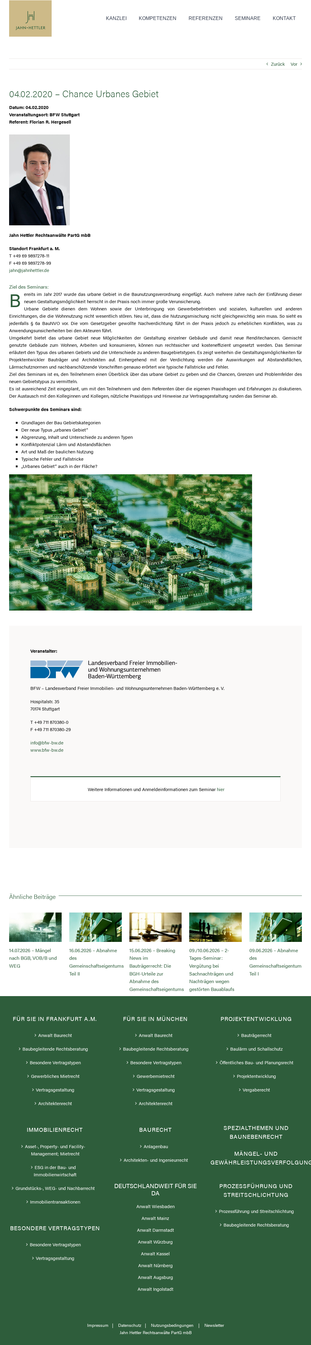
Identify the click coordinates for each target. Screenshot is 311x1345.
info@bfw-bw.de (46, 742)
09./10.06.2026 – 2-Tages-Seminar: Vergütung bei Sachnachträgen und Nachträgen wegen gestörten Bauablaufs (216, 927)
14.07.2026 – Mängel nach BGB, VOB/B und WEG (35, 927)
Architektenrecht (55, 1103)
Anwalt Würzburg (155, 1241)
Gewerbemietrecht (156, 1076)
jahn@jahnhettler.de (29, 270)
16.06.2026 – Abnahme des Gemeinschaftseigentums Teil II (95, 927)
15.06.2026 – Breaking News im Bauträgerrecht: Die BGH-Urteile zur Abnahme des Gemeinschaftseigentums (155, 927)
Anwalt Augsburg (155, 1277)
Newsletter (214, 1325)
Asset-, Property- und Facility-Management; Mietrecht (55, 1150)
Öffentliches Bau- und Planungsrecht (256, 1062)
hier (220, 789)
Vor (294, 64)
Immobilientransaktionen (55, 1201)
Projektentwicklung (256, 1076)
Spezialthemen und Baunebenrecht (256, 1132)
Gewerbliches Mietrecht (55, 1076)
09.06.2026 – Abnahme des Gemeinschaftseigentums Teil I (276, 927)
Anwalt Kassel (155, 1253)
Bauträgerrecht (256, 1035)
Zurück (278, 64)
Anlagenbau (156, 1146)
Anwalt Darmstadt (155, 1230)
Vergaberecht (256, 1089)
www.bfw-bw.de (46, 750)
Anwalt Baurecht (55, 1035)
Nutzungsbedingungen (173, 1325)
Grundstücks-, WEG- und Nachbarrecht (55, 1188)
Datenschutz (129, 1325)
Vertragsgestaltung (55, 1089)
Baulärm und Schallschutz (256, 1048)
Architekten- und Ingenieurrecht (156, 1160)
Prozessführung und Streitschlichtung (256, 1211)
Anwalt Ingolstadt (155, 1289)
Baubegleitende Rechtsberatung (55, 1048)
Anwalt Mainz (155, 1218)
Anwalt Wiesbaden (155, 1206)
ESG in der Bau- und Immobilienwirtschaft (55, 1171)
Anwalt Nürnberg (155, 1265)
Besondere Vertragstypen (55, 1062)
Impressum (97, 1325)
